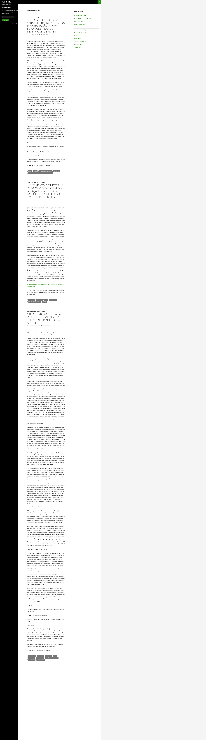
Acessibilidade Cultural (80, 15)
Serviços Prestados (91, 1)
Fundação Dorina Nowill (80, 32)
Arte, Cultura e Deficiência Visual (82, 18)
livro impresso (40, 659)
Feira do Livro (53, 299)
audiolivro (31, 299)
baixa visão (39, 299)
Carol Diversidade (78, 27)
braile (29, 171)
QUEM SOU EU (82, 1)
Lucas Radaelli (77, 38)
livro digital (31, 659)
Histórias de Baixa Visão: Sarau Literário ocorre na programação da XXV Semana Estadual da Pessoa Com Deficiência (46, 25)
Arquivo (58, 1)
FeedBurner (20, 23)
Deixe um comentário (48, 200)
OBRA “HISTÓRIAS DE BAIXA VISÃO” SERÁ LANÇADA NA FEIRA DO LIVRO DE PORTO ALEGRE (44, 318)
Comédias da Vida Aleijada (80, 30)
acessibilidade (31, 655)
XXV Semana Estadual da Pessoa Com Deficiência (40, 173)
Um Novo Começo (78, 44)
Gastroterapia (77, 35)
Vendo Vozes (77, 47)
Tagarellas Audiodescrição (80, 41)
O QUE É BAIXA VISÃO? (72, 1)
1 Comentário (44, 34)
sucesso (45, 301)
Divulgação (30, 17)
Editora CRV (31, 657)
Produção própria (39, 17)
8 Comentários (46, 325)
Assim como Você (78, 21)
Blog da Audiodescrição (80, 24)
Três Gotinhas (7, 2)
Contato (64, 1)
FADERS (35, 171)
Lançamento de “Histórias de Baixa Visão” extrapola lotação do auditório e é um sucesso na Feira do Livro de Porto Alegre (45, 191)
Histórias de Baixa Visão (45, 171)
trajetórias (56, 171)
